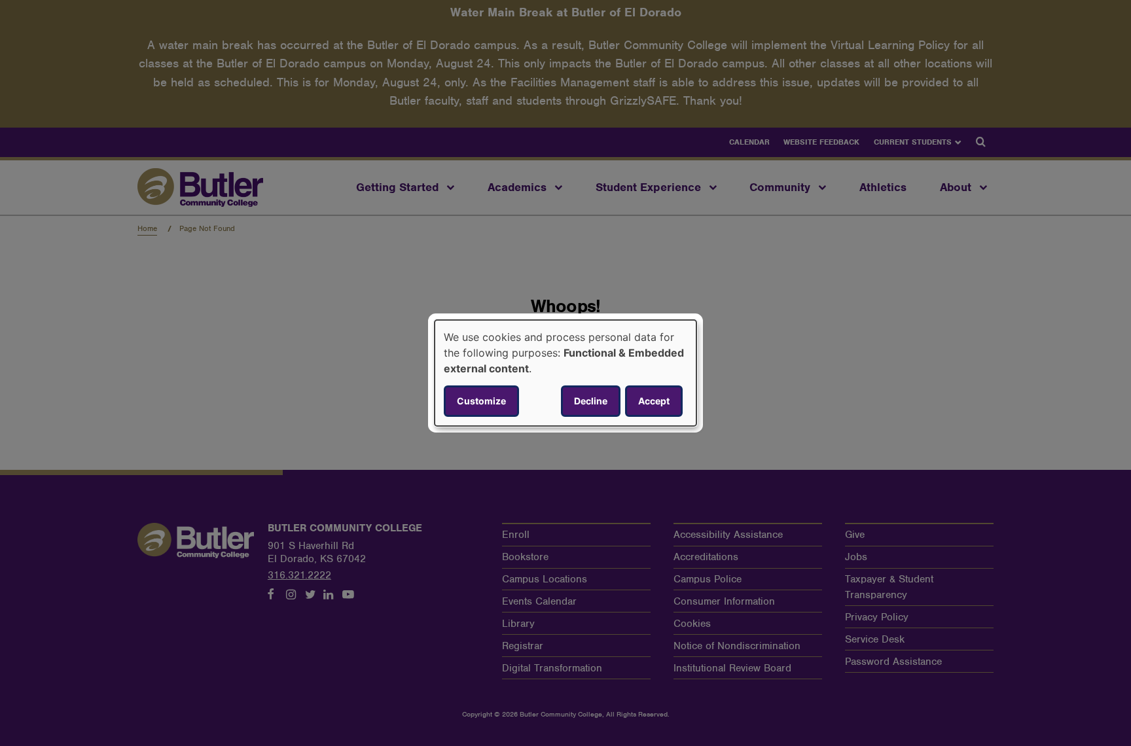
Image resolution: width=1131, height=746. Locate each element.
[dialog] (565, 373)
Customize (481, 400)
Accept (654, 400)
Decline (590, 400)
